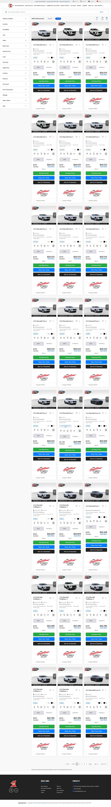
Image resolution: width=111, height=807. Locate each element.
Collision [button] (73, 5)
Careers (84, 5)
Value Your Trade (43, 86)
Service (59, 786)
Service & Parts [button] (65, 5)
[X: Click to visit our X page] (16, 790)
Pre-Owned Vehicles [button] (39, 5)
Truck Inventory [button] (19, 5)
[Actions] (53, 44)
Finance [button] (79, 5)
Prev (73, 764)
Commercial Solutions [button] (52, 5)
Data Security (98, 5)
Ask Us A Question (44, 90)
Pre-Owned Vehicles (46, 788)
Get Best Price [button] (44, 81)
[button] (54, 31)
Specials (43, 790)
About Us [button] (90, 5)
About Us (59, 788)
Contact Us (59, 792)
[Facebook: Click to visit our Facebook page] (11, 790)
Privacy (48, 802)
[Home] (13, 5)
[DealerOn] (22, 802)
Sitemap (44, 802)
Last (96, 764)
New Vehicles (44, 786)
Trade (42, 792)
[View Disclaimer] (48, 61)
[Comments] (53, 62)
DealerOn (39, 802)
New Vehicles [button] (29, 5)
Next (90, 764)
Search (101, 12)
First (67, 764)
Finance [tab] (49, 67)
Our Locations (60, 790)
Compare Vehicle (40, 108)
